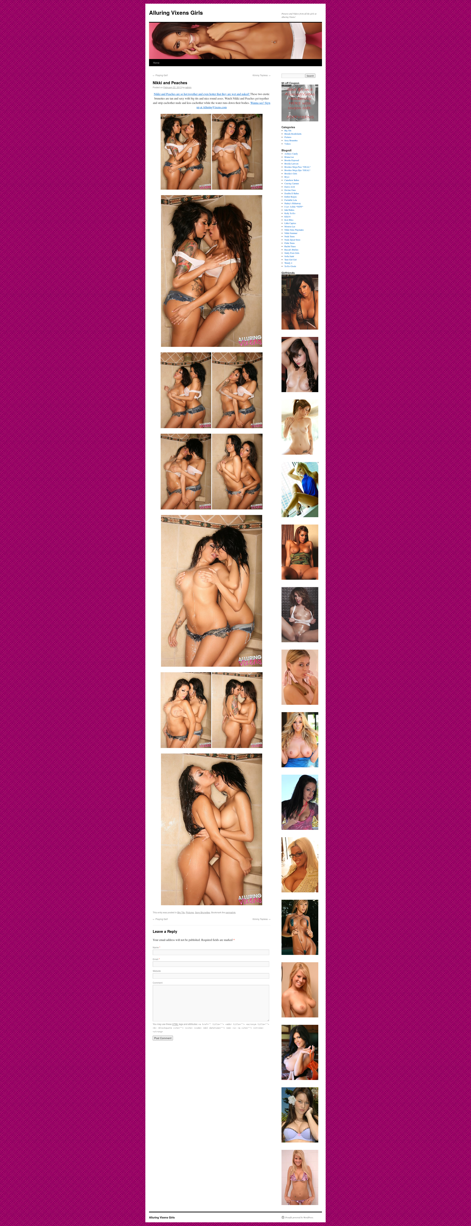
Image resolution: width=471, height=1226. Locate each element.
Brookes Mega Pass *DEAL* (297, 166)
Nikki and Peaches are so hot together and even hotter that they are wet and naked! (202, 94)
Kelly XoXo (289, 213)
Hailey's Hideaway (292, 203)
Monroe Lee (289, 226)
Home (156, 62)
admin (188, 87)
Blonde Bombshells (293, 133)
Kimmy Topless (261, 75)
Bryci (286, 176)
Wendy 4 (288, 262)
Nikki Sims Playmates (294, 229)
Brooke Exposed (291, 160)
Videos (287, 143)
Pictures (190, 912)
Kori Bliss (288, 219)
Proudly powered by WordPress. (299, 1217)
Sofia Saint (289, 256)
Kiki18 (287, 216)
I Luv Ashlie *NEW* (293, 206)
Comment (157, 982)
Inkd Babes (289, 209)
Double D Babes (291, 193)
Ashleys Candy (291, 153)
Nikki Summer (290, 233)
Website (157, 970)
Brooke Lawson (291, 163)
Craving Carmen (291, 183)
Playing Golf (160, 75)
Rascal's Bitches (291, 249)
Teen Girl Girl (290, 259)
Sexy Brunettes (202, 912)
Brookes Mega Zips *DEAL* (297, 170)
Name (156, 947)
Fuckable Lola (290, 199)
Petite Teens (289, 242)
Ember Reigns (290, 196)
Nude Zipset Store (292, 239)
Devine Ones (290, 190)
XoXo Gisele (290, 266)
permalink (231, 912)
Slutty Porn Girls (291, 252)
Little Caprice (290, 223)
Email (156, 959)
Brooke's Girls (290, 173)
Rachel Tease (290, 246)
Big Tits (181, 912)
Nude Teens (289, 236)
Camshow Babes (291, 180)
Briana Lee (289, 156)
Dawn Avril (289, 186)
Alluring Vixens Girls (176, 12)
